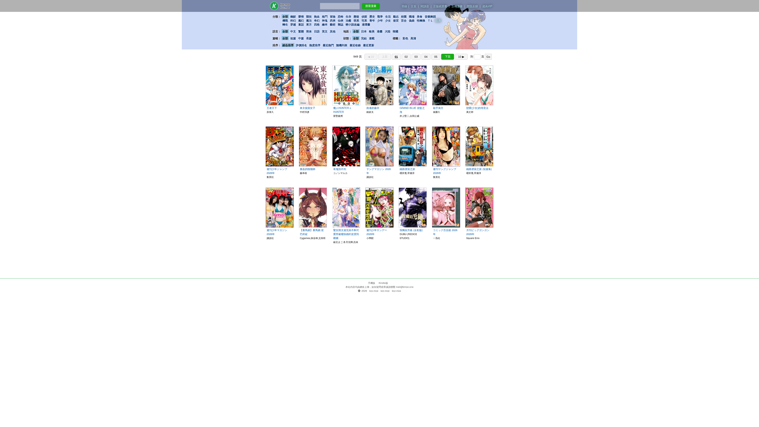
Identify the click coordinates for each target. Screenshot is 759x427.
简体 (308, 31)
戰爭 (380, 16)
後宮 (395, 20)
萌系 (356, 20)
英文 (324, 31)
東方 (308, 24)
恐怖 (340, 16)
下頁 (447, 56)
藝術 (332, 24)
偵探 (364, 16)
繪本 (324, 24)
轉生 (285, 24)
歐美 (371, 31)
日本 (363, 31)
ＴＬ (430, 20)
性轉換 (421, 20)
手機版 (371, 282)
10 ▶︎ (461, 56)
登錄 (404, 6)
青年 (372, 20)
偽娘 (411, 20)
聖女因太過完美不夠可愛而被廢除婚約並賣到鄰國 (346, 234)
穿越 (293, 24)
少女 (388, 20)
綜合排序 (288, 45)
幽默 (293, 16)
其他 (332, 31)
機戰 (285, 20)
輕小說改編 (352, 24)
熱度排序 (315, 45)
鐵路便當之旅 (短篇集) (479, 169)
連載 (371, 38)
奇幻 (316, 20)
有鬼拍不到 (339, 169)
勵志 (395, 16)
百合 (403, 20)
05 (435, 56)
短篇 (293, 38)
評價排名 (301, 45)
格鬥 (324, 16)
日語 (316, 31)
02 (406, 56)
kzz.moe (385, 290)
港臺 (379, 31)
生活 (388, 16)
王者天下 (272, 108)
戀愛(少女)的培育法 (477, 108)
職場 (411, 16)
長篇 (308, 38)
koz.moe (396, 290)
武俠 (332, 20)
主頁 (413, 6)
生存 (348, 16)
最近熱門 (328, 45)
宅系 (364, 20)
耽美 (438, 20)
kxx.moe (373, 290)
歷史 (372, 16)
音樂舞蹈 (430, 16)
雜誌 (340, 24)
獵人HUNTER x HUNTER (342, 110)
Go (488, 56)
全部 (285, 16)
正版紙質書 (440, 6)
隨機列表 (341, 45)
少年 (380, 20)
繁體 (301, 31)
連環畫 (366, 24)
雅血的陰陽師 (307, 169)
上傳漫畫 (457, 6)
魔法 (308, 20)
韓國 (395, 31)
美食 (419, 16)
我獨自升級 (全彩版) (411, 230)
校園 (403, 16)
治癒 (348, 20)
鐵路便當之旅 (407, 169)
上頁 (384, 56)
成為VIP (487, 6)
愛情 (301, 16)
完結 (363, 38)
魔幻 (301, 20)
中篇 (301, 38)
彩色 (405, 38)
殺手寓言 (438, 108)
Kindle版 (383, 282)
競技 (308, 16)
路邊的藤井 (372, 108)
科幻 (293, 20)
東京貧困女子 (307, 108)
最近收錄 (355, 45)
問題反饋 (472, 6)
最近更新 (368, 45)
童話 (301, 24)
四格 (316, 24)
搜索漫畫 (370, 6)
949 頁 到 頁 (421, 56)
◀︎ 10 (371, 56)
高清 (413, 38)
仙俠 (340, 20)
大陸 (387, 31)
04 (426, 56)
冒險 (332, 16)
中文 (293, 31)
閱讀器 (425, 6)
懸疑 (356, 16)
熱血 (316, 16)
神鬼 (324, 20)
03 (416, 56)
